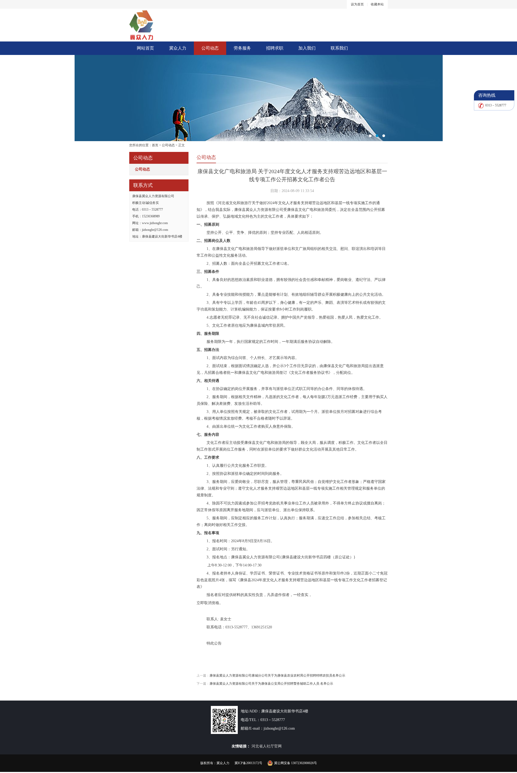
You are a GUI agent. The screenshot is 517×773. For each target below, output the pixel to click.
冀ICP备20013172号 (248, 763)
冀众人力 (177, 48)
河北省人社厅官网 (266, 746)
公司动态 (210, 48)
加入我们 (307, 48)
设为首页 (357, 4)
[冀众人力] (258, 98)
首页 (155, 145)
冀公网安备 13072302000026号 (295, 763)
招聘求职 (274, 48)
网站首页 (145, 48)
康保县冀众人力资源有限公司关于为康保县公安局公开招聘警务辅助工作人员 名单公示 (271, 683)
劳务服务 (242, 48)
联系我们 (339, 48)
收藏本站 (377, 4)
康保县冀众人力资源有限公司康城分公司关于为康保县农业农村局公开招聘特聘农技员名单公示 (277, 675)
